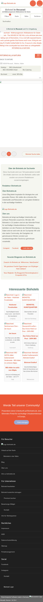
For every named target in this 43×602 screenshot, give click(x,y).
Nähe (26, 16)
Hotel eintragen (22, 422)
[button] (3, 154)
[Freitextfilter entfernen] (33, 3)
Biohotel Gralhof (30, 362)
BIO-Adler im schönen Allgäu (13, 369)
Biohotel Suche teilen (32, 154)
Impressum (5, 528)
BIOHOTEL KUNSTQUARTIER (30, 306)
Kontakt (6, 510)
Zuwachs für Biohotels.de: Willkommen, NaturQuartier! (21, 262)
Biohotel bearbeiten (8, 486)
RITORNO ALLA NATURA (10, 55)
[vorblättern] (36, 42)
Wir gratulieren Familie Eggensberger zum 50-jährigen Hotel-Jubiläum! (21, 268)
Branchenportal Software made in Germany (14, 597)
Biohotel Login (8, 587)
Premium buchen (9, 498)
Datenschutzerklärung (9, 540)
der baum (12, 333)
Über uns (4, 468)
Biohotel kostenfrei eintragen (11, 492)
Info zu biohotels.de (8, 474)
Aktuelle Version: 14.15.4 (8, 600)
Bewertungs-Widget (8, 504)
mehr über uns (27, 248)
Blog (2, 462)
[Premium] (38, 291)
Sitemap (4, 546)
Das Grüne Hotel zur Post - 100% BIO (30, 337)
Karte (16, 16)
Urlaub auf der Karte (8, 450)
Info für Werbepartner (8, 516)
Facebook (15, 248)
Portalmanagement (8, 552)
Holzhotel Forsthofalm (12, 306)
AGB (3, 534)
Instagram (6, 248)
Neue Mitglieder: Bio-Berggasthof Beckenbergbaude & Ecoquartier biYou (21, 274)
